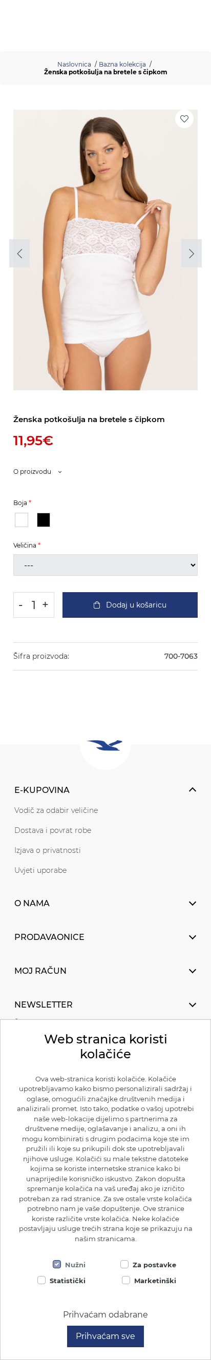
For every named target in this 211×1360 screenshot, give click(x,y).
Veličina (24, 545)
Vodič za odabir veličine (56, 810)
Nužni (75, 1265)
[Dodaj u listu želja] (184, 119)
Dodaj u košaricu (135, 605)
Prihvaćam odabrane (105, 1315)
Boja (20, 503)
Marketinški (155, 1281)
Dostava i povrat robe (52, 830)
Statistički (68, 1281)
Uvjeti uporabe (40, 870)
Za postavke (154, 1265)
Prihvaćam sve (105, 1336)
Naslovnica (74, 64)
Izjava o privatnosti (47, 850)
